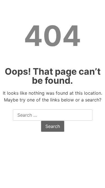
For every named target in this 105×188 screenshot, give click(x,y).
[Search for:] (52, 115)
